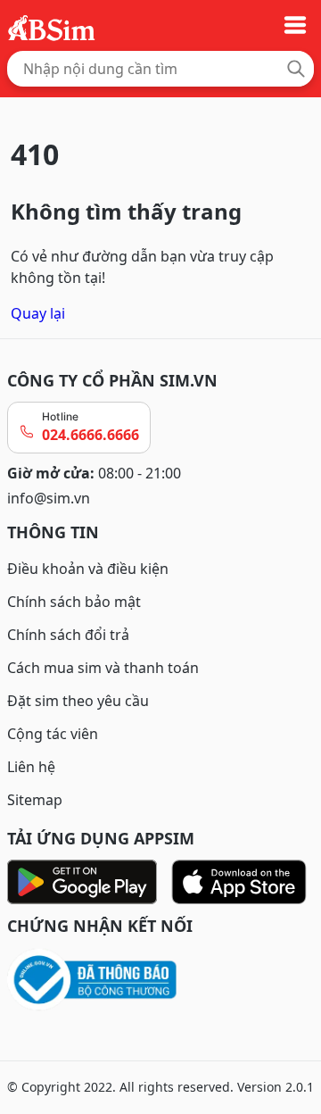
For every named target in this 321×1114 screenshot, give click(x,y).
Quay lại (38, 313)
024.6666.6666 (90, 435)
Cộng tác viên (52, 734)
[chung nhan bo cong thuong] (160, 980)
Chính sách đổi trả (68, 634)
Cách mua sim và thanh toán (103, 668)
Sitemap (34, 800)
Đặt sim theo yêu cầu (78, 701)
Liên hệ (31, 767)
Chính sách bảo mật (74, 601)
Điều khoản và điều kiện (88, 568)
